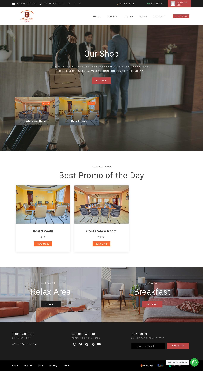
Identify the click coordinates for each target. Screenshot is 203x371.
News (143, 16)
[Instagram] (75, 344)
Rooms (112, 16)
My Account (182, 3)
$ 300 (46, 103)
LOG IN (180, 5)
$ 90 (91, 103)
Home (97, 16)
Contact (160, 16)
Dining (128, 16)
